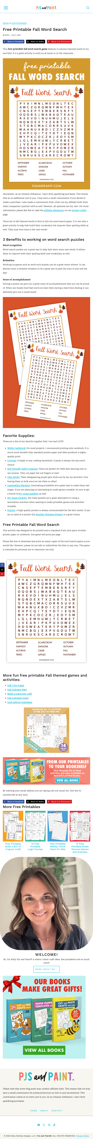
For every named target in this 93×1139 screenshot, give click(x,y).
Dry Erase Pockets (17, 498)
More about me (45, 969)
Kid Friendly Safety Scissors (22, 469)
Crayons (11, 461)
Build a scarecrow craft (19, 694)
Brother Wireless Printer (49, 515)
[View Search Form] (87, 7)
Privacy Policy (82, 1136)
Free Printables (19, 23)
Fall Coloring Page (17, 690)
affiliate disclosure (54, 211)
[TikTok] (54, 1125)
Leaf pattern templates (19, 703)
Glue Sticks (13, 477)
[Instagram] (49, 1125)
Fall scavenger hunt (18, 698)
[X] (44, 1125)
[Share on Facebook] (2, 565)
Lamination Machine (18, 486)
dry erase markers (29, 494)
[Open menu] (6, 8)
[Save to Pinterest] (2, 574)
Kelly (7, 35)
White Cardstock (16, 448)
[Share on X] (2, 569)
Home (6, 23)
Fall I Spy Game (15, 686)
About (44, 1111)
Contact (57, 1111)
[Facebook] (38, 1125)
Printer (11, 511)
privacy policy (79, 211)
